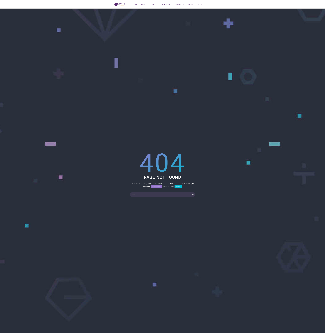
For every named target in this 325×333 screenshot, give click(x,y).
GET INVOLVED (166, 4)
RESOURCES (179, 4)
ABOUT (154, 4)
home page (156, 186)
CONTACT (191, 4)
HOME (135, 4)
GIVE (199, 4)
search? (178, 186)
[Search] (193, 194)
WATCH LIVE (144, 4)
